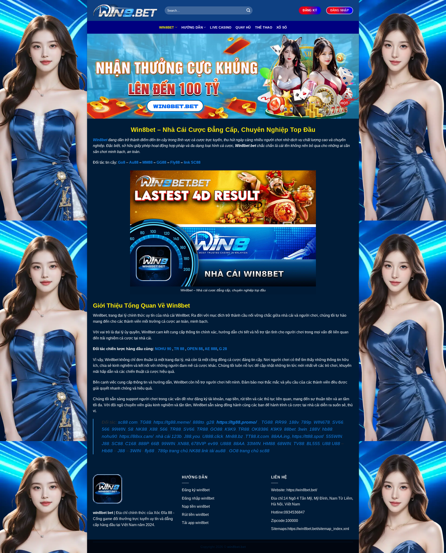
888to (198, 422)
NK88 (141, 429)
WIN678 (322, 422)
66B (155, 443)
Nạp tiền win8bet (196, 506)
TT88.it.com (257, 436)
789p (306, 422)
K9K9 (230, 429)
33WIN (254, 443)
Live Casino (220, 27)
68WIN (284, 443)
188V (314, 429)
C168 (130, 443)
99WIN (118, 429)
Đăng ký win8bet (196, 490)
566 (105, 429)
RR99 (281, 422)
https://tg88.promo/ (236, 422)
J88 (105, 443)
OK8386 (260, 429)
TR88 (175, 429)
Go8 (121, 162)
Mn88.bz (234, 436)
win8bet (100, 513)
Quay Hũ (243, 27)
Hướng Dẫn (192, 27)
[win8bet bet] (125, 10)
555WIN (334, 436)
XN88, (183, 443)
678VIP (198, 443)
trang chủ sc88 (254, 450)
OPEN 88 (195, 349)
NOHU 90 (163, 349)
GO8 (234, 450)
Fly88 (175, 162)
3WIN (135, 450)
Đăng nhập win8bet (198, 498)
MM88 (147, 162)
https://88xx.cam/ (136, 436)
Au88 (133, 162)
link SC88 (192, 162)
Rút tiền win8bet (195, 515)
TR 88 (179, 349)
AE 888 (211, 349)
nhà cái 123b (169, 436)
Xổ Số (281, 27)
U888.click (212, 436)
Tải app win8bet (195, 523)
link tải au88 (214, 450)
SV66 (337, 422)
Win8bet (166, 27)
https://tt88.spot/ (308, 436)
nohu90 (109, 436)
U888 (225, 443)
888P (143, 443)
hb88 (327, 429)
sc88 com (128, 422)
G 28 (223, 349)
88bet (289, 429)
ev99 (213, 443)
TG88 (145, 422)
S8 (130, 429)
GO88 (216, 429)
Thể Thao (263, 27)
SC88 (117, 443)
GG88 (161, 162)
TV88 (298, 443)
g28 (210, 422)
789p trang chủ (173, 450)
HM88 (269, 443)
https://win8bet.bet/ (301, 490)
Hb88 (107, 450)
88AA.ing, (281, 436)
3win (302, 429)
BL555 (313, 443)
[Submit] (248, 10)
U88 (326, 443)
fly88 (149, 450)
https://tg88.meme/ (172, 422)
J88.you (192, 436)
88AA (239, 443)
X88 (153, 429)
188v (294, 422)
